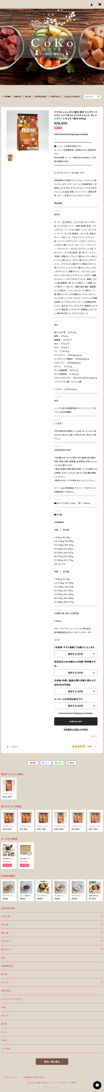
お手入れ (5, 1015)
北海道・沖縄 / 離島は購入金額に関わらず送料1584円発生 (75, 682)
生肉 (3, 957)
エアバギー (5, 982)
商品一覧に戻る (52, 1061)
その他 (4, 1040)
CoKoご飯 (5, 916)
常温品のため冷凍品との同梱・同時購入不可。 (75, 663)
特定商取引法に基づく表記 (34, 1077)
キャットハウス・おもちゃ (11, 999)
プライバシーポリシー (11, 1077)
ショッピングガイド (72, 96)
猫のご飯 (5, 933)
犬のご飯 (5, 924)
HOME (7, 96)
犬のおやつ (6, 941)
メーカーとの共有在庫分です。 (68, 699)
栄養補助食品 (7, 966)
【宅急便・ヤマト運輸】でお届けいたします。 (74, 647)
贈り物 (4, 1024)
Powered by (49, 1087)
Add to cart (76, 721)
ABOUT (18, 96)
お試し (4, 1007)
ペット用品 (5, 1049)
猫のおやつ (6, 949)
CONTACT (55, 96)
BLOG (28, 96)
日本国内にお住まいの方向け (76, 729)
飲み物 (4, 974)
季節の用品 (6, 991)
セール (4, 1032)
